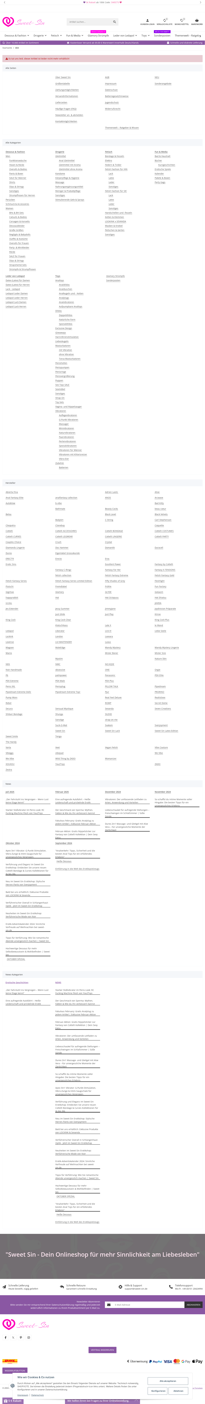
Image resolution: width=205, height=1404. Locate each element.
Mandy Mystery (113, 647)
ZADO (157, 764)
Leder (111, 182)
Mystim (59, 658)
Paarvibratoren (66, 437)
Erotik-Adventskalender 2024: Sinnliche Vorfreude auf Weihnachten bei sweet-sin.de (25, 927)
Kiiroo (158, 614)
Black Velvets (161, 514)
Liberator (60, 630)
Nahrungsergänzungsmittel (69, 186)
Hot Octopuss (112, 597)
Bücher (158, 160)
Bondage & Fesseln (114, 156)
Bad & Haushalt (162, 156)
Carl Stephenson (163, 519)
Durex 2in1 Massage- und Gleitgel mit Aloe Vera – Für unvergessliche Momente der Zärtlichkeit (126, 826)
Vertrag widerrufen (102, 1349)
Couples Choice (13, 542)
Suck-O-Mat (61, 725)
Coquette (159, 525)
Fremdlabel (61, 586)
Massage (59, 182)
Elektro (108, 160)
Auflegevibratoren (68, 415)
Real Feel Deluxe (113, 697)
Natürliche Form (67, 319)
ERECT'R (10, 558)
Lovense (10, 641)
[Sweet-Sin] (25, 1324)
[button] (4, 2)
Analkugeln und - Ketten (71, 293)
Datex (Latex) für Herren (18, 284)
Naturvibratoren (67, 432)
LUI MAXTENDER (63, 641)
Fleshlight (159, 580)
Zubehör (59, 463)
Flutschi (10, 586)
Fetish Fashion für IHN (116, 169)
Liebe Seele (160, 630)
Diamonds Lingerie (15, 547)
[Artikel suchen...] (114, 22)
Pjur (107, 691)
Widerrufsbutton (15, 1370)
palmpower (61, 675)
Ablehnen (178, 1391)
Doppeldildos (65, 315)
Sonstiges (14, 190)
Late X (108, 625)
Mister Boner (111, 653)
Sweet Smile (12, 736)
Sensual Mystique (64, 708)
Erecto (58, 558)
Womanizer (110, 758)
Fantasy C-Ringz (63, 569)
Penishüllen (61, 363)
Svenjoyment (161, 725)
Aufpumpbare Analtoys (70, 306)
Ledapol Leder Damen (17, 293)
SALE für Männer (17, 177)
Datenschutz (37, 1395)
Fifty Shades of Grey (115, 580)
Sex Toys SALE (62, 384)
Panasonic (110, 675)
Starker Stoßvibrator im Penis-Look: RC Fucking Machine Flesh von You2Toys (25, 812)
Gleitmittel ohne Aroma (70, 169)
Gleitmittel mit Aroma (70, 164)
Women (9, 208)
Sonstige (59, 719)
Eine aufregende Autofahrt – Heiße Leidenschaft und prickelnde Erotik (72, 801)
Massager (64, 423)
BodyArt (59, 519)
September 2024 (63, 843)
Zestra (9, 769)
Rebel (8, 703)
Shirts (12, 182)
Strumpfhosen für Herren (22, 195)
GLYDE (108, 592)
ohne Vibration (66, 354)
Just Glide (60, 614)
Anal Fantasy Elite (14, 497)
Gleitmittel (60, 156)
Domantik (110, 547)
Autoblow (10, 503)
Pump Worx (11, 697)
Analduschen (65, 289)
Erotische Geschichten (17, 982)
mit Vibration (65, 350)
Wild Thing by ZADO (65, 758)
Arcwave (159, 497)
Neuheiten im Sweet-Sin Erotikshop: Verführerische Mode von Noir (24, 915)
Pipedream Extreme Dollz (18, 691)
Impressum (22, 1395)
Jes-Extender (12, 608)
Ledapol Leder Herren (17, 297)
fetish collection (63, 575)
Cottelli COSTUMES (164, 530)
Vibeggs (10, 753)
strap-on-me (111, 719)
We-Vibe (10, 758)
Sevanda (109, 708)
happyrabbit (12, 597)
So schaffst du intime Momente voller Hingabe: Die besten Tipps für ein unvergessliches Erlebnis (173, 802)
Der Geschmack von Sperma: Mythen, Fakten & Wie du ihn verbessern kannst (75, 812)
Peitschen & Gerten (114, 230)
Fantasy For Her (113, 569)
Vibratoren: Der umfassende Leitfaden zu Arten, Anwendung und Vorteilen (126, 801)
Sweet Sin (60, 730)
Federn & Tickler (113, 164)
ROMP (108, 703)
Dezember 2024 (113, 791)
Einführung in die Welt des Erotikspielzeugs (77, 868)
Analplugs (64, 297)
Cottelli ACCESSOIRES (66, 530)
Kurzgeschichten (166, 164)
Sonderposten (113, 280)
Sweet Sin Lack (112, 730)
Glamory (59, 592)
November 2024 (163, 791)
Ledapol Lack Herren (16, 306)
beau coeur (160, 508)
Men (8, 156)
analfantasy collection (66, 497)
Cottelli (9, 530)
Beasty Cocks (111, 508)
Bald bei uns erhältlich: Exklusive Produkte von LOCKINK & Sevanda (27, 894)
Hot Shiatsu (160, 597)
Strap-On (60, 397)
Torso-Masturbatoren (69, 358)
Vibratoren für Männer (70, 450)
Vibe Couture (161, 747)
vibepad (59, 753)
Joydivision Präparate (165, 608)
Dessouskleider (17, 225)
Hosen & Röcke (16, 164)
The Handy (11, 741)
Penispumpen (62, 367)
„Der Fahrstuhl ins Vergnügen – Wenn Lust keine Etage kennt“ (27, 801)
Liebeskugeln (62, 341)
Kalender (159, 173)
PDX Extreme (12, 680)
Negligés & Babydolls (19, 234)
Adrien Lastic (111, 492)
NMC (57, 664)
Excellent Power (113, 564)
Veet (57, 747)
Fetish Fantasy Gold (164, 575)
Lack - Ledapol (13, 289)
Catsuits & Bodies (18, 217)
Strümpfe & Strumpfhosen (22, 269)
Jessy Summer (62, 608)
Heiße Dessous (64, 861)
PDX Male (60, 680)
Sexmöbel (60, 389)
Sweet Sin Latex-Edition (166, 730)
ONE (107, 669)
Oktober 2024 (13, 843)
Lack (111, 173)
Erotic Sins (11, 564)
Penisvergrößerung (65, 376)
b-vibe (58, 503)
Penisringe (60, 371)
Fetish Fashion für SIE (116, 190)
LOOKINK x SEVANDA (115, 221)
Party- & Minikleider (19, 247)
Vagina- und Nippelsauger (68, 406)
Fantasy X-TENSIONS (165, 569)
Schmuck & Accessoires (17, 204)
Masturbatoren (63, 345)
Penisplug (60, 686)
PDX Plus (109, 680)
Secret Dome (161, 703)
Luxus (108, 641)
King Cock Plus (162, 619)
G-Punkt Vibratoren (68, 419)
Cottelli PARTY (162, 536)
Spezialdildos (65, 323)
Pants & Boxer (16, 173)
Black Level (110, 514)
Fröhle (108, 586)
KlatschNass (61, 625)
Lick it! (108, 630)
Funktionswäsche (18, 160)
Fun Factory (160, 586)
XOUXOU (10, 764)
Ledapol (10, 630)
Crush (58, 542)
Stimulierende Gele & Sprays (69, 199)
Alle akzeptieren (168, 1381)
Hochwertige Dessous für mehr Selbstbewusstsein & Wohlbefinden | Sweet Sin (28, 951)
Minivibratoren (66, 428)
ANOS (108, 497)
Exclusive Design (63, 328)
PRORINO (159, 691)
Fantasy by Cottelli (164, 564)
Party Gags (160, 182)
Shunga (59, 714)
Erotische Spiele (163, 169)
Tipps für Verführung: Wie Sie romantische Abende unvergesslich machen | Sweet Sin (28, 939)
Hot (57, 597)
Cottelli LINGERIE (113, 536)
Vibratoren (60, 410)
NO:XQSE (109, 664)
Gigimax (10, 592)
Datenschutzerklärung (63, 1304)
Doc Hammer (61, 547)
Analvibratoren (66, 302)
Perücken (10, 199)
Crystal (108, 542)
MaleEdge (60, 647)
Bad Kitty (159, 503)
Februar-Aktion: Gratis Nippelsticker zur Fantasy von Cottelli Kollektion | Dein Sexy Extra (76, 834)
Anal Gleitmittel (67, 160)
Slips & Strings (16, 186)
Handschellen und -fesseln (118, 212)
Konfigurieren (158, 1391)
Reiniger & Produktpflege (67, 190)
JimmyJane (110, 608)
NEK (8, 664)
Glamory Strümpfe (115, 276)
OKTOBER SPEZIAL (16, 959)
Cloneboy (60, 525)
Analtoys (59, 280)
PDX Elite (159, 675)
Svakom (109, 725)
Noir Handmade (14, 669)
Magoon (10, 647)
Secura (9, 708)
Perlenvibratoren (67, 441)
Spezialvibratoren (68, 445)
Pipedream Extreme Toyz (67, 691)
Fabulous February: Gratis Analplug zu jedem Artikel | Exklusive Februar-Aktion (75, 822)
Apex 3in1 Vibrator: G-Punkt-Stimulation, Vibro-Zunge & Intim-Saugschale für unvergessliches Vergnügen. (26, 853)
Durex (9, 553)
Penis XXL (10, 686)
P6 (7, 675)
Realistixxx (160, 697)
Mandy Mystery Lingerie (167, 647)
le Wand (159, 625)
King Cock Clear (63, 619)
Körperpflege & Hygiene (67, 177)
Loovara (109, 636)
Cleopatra (10, 525)
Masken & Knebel (114, 225)
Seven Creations (163, 708)
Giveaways (60, 332)
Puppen (59, 380)
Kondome (60, 173)
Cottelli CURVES (13, 536)
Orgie (157, 669)
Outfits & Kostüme (18, 238)
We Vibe (159, 753)
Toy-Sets (59, 402)
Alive (157, 492)
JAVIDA (158, 603)
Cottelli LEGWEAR (64, 536)
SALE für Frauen (17, 256)
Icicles (9, 603)
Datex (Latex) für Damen (18, 280)
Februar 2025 (62, 791)
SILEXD (108, 714)
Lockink (9, 636)
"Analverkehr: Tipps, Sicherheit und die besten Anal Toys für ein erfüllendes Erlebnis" (75, 853)
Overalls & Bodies (18, 169)
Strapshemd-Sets (18, 264)
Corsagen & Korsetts (19, 221)
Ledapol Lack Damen (16, 302)
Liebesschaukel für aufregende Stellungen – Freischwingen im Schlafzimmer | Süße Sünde (127, 813)
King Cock (10, 619)
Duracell (159, 547)
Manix (9, 653)
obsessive (60, 669)
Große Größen (16, 230)
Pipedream (160, 686)
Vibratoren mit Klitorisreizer (73, 454)
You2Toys (60, 764)
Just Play (109, 614)
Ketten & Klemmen (114, 217)
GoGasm (159, 592)
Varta (8, 747)
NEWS (58, 982)
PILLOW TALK (111, 686)
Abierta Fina (12, 492)
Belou (8, 514)
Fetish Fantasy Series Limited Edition (73, 580)
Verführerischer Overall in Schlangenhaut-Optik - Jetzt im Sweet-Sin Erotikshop (27, 904)
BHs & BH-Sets (16, 212)
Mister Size (160, 653)
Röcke (12, 251)
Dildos (58, 310)
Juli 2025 (10, 791)
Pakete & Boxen (162, 177)
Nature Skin (161, 658)
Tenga (58, 736)
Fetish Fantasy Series (16, 580)
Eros (107, 558)
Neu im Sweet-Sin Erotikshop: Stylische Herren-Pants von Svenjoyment (25, 883)
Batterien (63, 467)
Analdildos (64, 284)
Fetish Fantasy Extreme (116, 575)
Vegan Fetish (111, 747)
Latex (111, 177)
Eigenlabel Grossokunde (67, 553)
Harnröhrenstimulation (67, 336)
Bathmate (60, 508)
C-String (109, 519)
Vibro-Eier (64, 458)
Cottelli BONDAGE (114, 530)
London (59, 636)
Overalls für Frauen (19, 243)
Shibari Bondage (14, 714)
